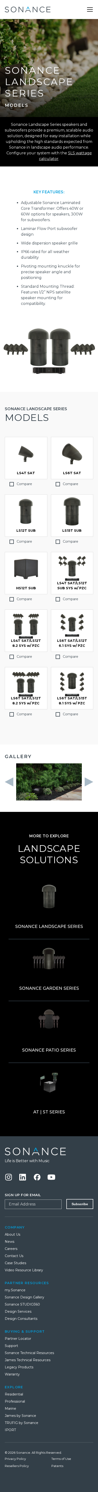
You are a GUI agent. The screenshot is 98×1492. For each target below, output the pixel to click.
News (9, 1241)
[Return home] (49, 1151)
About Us (12, 1234)
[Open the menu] (90, 9)
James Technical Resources (27, 1360)
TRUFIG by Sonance (21, 1423)
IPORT (10, 1430)
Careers (11, 1249)
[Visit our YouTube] (51, 1177)
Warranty (12, 1374)
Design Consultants (21, 1318)
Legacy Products (19, 1367)
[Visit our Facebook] (37, 1177)
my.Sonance (15, 1290)
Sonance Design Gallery (24, 1297)
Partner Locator (18, 1338)
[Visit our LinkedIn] (23, 1177)
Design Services (18, 1311)
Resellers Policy (17, 1466)
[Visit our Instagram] (8, 1177)
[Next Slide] (87, 782)
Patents (57, 1466)
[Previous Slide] (10, 782)
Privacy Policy (15, 1459)
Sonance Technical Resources (29, 1353)
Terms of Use (61, 1459)
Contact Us (14, 1256)
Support (11, 1346)
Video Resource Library (24, 1270)
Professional (15, 1401)
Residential (14, 1394)
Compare (24, 484)
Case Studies (15, 1263)
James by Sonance (20, 1416)
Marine (10, 1408)
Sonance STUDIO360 (22, 1304)
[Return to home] (27, 9)
